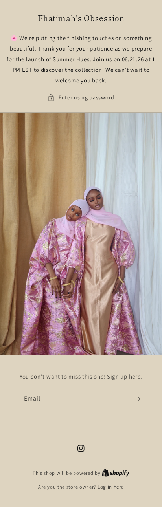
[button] (81, 97)
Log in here (111, 486)
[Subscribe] (137, 399)
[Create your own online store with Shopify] (115, 473)
